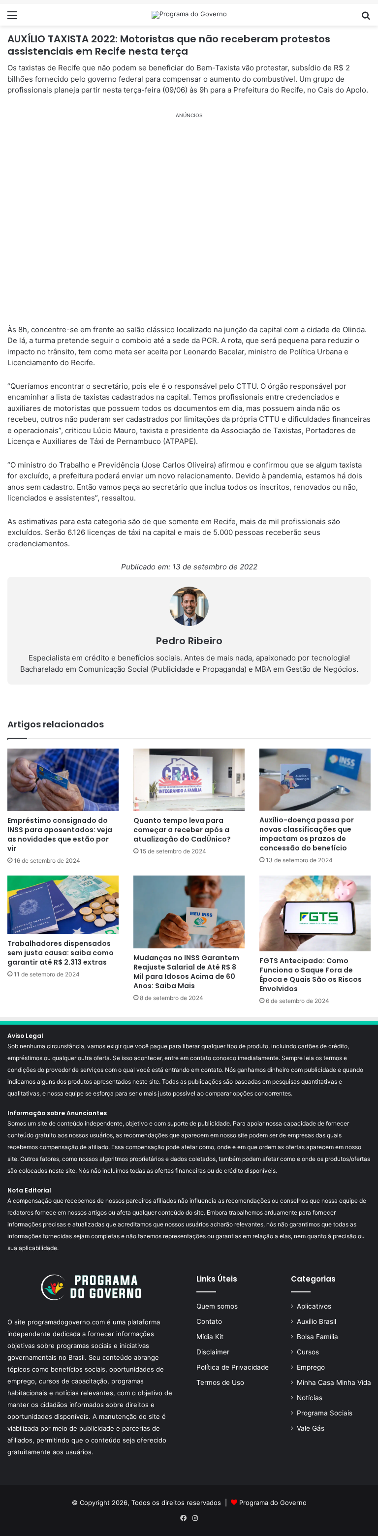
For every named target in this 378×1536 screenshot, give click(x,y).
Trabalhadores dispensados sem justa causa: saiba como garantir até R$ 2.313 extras (60, 953)
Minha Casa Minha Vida (334, 1382)
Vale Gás (310, 1428)
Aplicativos (314, 1306)
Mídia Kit (209, 1337)
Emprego (311, 1367)
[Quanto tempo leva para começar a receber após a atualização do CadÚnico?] (189, 780)
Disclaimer (212, 1352)
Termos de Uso (220, 1382)
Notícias (309, 1398)
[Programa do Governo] (189, 15)
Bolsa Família (317, 1337)
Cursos (308, 1352)
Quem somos (217, 1306)
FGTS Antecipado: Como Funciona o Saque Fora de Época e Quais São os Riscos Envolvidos (310, 975)
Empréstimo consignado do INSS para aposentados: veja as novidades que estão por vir (59, 834)
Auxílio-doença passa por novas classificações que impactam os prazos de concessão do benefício (306, 834)
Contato (209, 1321)
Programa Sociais (324, 1413)
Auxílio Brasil (316, 1321)
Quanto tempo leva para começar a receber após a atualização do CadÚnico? (182, 829)
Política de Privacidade (232, 1367)
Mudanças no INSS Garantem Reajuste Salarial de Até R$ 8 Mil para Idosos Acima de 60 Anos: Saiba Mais (186, 972)
